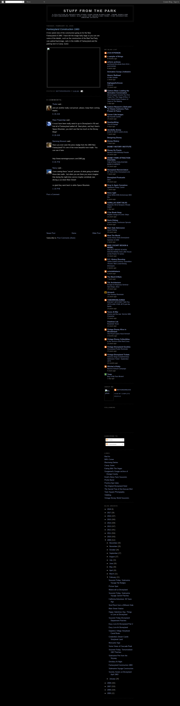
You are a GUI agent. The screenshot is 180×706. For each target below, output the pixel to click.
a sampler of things (115, 56)
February (113, 577)
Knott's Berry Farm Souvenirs (115, 477)
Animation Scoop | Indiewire (119, 72)
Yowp (109, 374)
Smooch (110, 85)
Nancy (54, 168)
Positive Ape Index (111, 483)
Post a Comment (53, 194)
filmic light (111, 193)
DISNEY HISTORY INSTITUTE (119, 147)
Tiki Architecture (114, 283)
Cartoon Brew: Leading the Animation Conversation (118, 92)
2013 (109, 526)
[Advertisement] (66, 213)
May (111, 567)
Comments (112, 444)
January (112, 679)
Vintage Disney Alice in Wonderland (116, 330)
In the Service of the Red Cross (118, 341)
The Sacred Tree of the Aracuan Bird (118, 489)
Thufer (54, 104)
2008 (109, 683)
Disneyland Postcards (116, 178)
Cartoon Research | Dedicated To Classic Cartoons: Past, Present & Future (119, 109)
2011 (109, 533)
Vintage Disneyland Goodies (118, 347)
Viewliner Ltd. (113, 322)
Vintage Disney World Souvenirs (116, 498)
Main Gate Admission (116, 228)
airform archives (114, 62)
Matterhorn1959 (124, 390)
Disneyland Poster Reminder (117, 349)
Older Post (96, 233)
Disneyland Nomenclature (117, 170)
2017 (109, 513)
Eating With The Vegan (113, 468)
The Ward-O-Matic (114, 277)
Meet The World (113, 236)
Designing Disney (114, 138)
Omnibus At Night (115, 662)
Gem (109, 180)
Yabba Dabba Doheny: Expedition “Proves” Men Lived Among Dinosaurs (119, 264)
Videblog (107, 495)
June (111, 563)
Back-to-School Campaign (116, 369)
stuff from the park (90, 11)
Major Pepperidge (59, 120)
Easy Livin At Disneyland (118, 627)
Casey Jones (109, 465)
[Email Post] (81, 91)
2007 (109, 686)
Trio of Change (112, 124)
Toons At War (112, 312)
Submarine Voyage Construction (121, 669)
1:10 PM (56, 189)
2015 (109, 519)
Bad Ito (107, 456)
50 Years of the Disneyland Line (118, 172)
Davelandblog (112, 122)
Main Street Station (116, 609)
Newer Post (51, 233)
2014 (109, 523)
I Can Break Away (114, 212)
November (113, 546)
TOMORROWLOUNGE (116, 300)
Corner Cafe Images (115, 115)
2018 (109, 509)
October (112, 550)
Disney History (113, 141)
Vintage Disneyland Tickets (118, 355)
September (113, 553)
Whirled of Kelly (113, 366)
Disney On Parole (114, 150)
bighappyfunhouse (115, 83)
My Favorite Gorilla (114, 117)
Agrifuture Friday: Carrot (115, 187)
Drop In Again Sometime (117, 185)
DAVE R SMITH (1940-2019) (117, 132)
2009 (109, 540)
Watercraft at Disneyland (118, 590)
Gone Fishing (112, 230)
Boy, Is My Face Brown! (115, 376)
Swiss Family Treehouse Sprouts (119, 222)
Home (74, 233)
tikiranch (110, 292)
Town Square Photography (114, 492)
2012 (109, 530)
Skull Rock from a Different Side (121, 605)
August (112, 557)
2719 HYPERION (113, 53)
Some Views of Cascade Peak (120, 646)
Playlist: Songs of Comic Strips (118, 215)
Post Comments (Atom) (66, 238)
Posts (110, 440)
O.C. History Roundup (116, 259)
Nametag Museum (59, 141)
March (112, 574)
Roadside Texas (113, 324)
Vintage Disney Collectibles (118, 339)
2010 (109, 537)
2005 (109, 693)
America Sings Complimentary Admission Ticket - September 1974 (118, 359)
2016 (109, 516)
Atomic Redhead (114, 75)
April (111, 570)
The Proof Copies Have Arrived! (118, 334)
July (111, 560)
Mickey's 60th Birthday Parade (118, 152)
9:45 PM (56, 162)
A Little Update (112, 77)
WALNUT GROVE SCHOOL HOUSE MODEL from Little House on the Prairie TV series (119, 252)
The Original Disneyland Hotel (115, 486)
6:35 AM (56, 114)
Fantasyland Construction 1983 (120, 665)
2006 (109, 690)
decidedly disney (114, 130)
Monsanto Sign (114, 643)
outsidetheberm (113, 271)
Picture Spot (113, 586)
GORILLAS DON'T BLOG (117, 203)
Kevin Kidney (112, 220)
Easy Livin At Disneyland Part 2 (121, 624)
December (113, 543)
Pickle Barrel (109, 480)
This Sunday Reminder (115, 294)
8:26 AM (56, 135)
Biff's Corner (109, 459)
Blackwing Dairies (111, 462)
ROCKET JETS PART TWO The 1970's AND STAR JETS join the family (118, 304)
